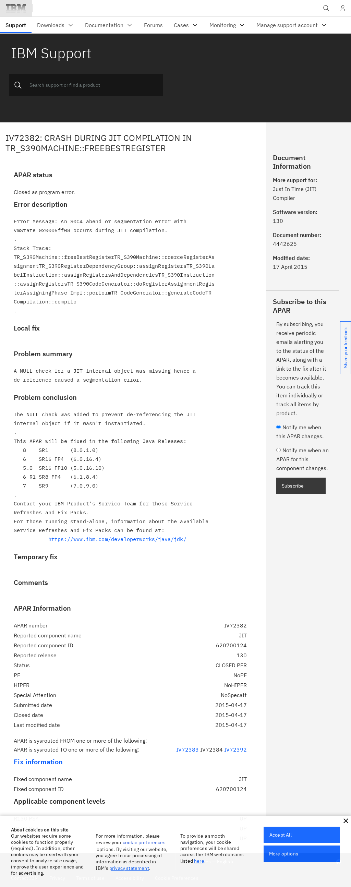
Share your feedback (345, 347)
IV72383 (187, 749)
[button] (345, 820)
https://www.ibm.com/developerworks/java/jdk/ (117, 539)
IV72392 (235, 749)
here (199, 861)
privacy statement (129, 868)
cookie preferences (144, 842)
